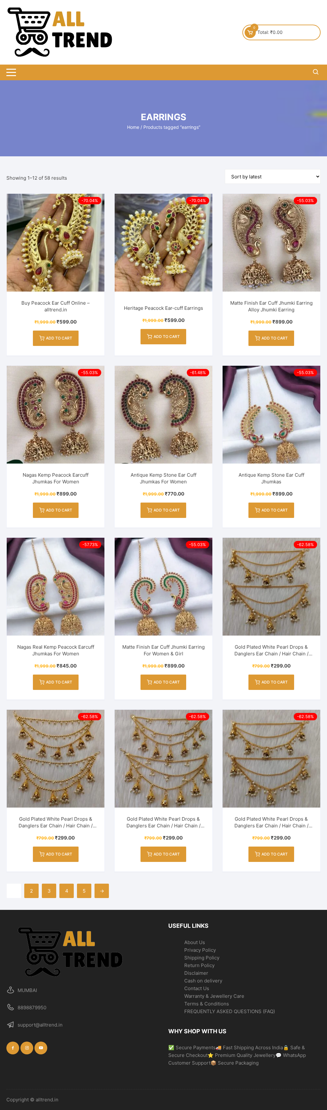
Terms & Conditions (206, 1004)
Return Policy (199, 965)
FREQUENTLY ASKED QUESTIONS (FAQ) (229, 1011)
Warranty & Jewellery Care (214, 996)
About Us (194, 942)
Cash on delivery (203, 981)
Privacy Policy (200, 950)
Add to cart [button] (59, 338)
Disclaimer (196, 973)
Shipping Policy (201, 958)
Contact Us (196, 988)
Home (133, 127)
